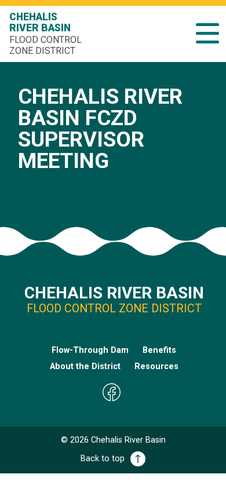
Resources (156, 366)
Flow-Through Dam (90, 350)
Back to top (103, 459)
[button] (207, 33)
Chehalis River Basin (45, 33)
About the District (85, 366)
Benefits (159, 350)
